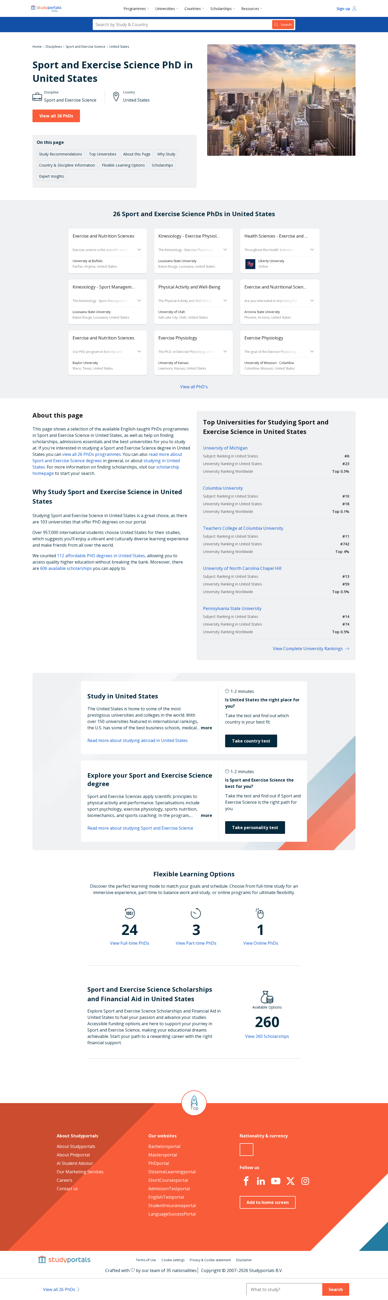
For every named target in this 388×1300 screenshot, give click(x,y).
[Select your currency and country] (246, 1149)
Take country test (251, 741)
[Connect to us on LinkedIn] (260, 1181)
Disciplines (54, 46)
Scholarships (221, 8)
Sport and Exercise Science (85, 46)
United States (119, 46)
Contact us (67, 1189)
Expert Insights (51, 176)
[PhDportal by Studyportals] (47, 8)
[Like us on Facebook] (246, 1181)
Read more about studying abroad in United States (137, 740)
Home (37, 46)
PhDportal (158, 1163)
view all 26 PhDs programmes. (92, 454)
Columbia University (223, 488)
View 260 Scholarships (267, 1036)
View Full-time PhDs (129, 943)
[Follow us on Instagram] (305, 1181)
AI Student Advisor (75, 1163)
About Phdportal (73, 1155)
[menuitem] (137, 8)
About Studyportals (76, 1146)
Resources (250, 8)
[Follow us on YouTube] (275, 1181)
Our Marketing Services (80, 1172)
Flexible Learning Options (123, 165)
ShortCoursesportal (168, 1180)
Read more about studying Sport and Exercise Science (140, 828)
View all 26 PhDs (56, 116)
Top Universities (102, 154)
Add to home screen (268, 1202)
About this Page (136, 154)
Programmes (135, 8)
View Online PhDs (260, 943)
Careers (64, 1180)
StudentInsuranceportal (172, 1205)
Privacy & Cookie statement (210, 1260)
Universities (165, 8)
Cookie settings (173, 1260)
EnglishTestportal (166, 1197)
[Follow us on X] (290, 1181)
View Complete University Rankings (308, 648)
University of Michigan (225, 448)
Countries (192, 8)
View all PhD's (194, 387)
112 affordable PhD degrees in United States (101, 556)
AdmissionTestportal (169, 1189)
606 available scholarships (66, 568)
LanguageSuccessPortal (172, 1214)
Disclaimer (244, 1260)
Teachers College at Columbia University (243, 528)
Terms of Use (146, 1260)
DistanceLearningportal (172, 1172)
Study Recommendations (60, 154)
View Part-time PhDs (196, 943)
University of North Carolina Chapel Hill (242, 568)
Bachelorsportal (164, 1146)
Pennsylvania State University (232, 608)
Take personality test (255, 827)
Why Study (166, 154)
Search (336, 1289)
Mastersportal (162, 1155)
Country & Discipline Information (67, 165)
